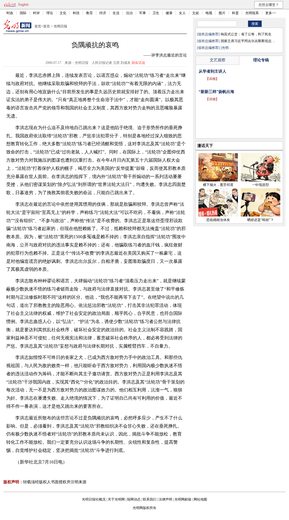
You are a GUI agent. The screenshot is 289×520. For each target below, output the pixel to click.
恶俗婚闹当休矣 (218, 220)
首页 (37, 26)
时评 (36, 13)
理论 (49, 13)
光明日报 (60, 26)
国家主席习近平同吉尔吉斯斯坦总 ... (248, 41)
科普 (235, 13)
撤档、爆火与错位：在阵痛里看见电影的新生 (238, 71)
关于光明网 (116, 499)
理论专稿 (261, 60)
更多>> (270, 13)
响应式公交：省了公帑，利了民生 (246, 34)
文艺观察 (217, 60)
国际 (23, 13)
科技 (76, 13)
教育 (89, 13)
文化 (63, 13)
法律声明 (165, 499)
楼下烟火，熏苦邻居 (218, 185)
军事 (142, 13)
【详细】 (212, 79)
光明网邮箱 (182, 499)
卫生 (155, 13)
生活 (116, 13)
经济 (102, 13)
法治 (129, 13)
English (23, 4)
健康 (169, 13)
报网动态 (134, 499)
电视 (208, 13)
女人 (182, 13)
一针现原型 (260, 185)
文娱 (195, 13)
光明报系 (252, 13)
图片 (222, 13)
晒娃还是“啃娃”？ (260, 220)
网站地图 (200, 499)
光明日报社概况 (94, 499)
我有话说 (138, 63)
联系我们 (149, 499)
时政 (9, 13)
